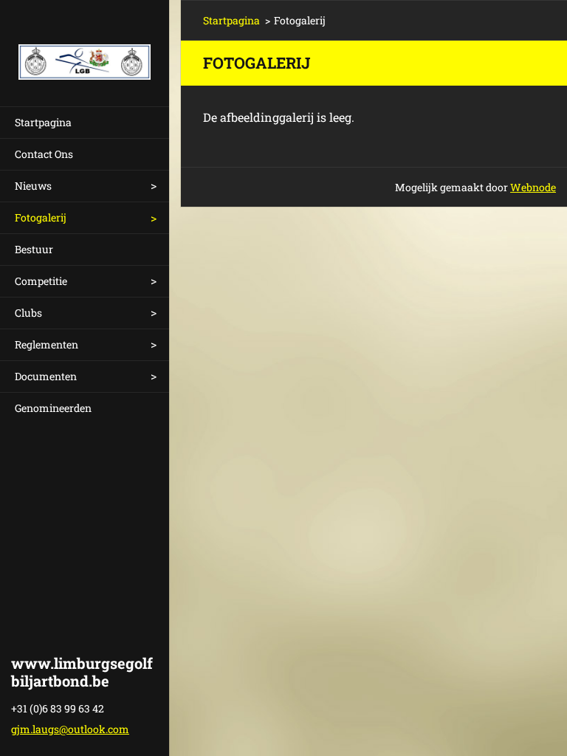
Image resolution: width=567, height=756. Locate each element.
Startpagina (43, 122)
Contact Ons (44, 154)
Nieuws (33, 186)
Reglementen (46, 344)
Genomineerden (53, 408)
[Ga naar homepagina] (84, 44)
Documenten (46, 376)
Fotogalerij (40, 217)
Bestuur (34, 249)
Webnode (533, 187)
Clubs (28, 313)
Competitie (41, 281)
